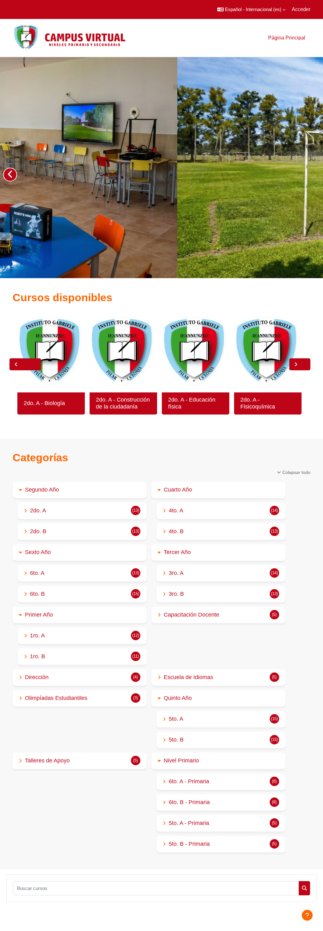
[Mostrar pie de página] (307, 915)
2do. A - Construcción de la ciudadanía (123, 403)
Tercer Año (177, 552)
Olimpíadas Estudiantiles (56, 698)
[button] (251, 9)
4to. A (176, 510)
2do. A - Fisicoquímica (257, 403)
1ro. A (37, 635)
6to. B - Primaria (189, 802)
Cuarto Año (178, 489)
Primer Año (39, 615)
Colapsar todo (296, 472)
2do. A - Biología (44, 403)
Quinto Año (178, 698)
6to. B (37, 594)
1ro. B (37, 656)
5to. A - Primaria (189, 823)
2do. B (38, 531)
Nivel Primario (181, 760)
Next (299, 364)
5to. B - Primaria (189, 844)
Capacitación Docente (191, 615)
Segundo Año (42, 489)
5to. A (176, 719)
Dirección (37, 677)
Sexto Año (38, 552)
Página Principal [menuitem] (286, 37)
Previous (25, 364)
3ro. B (176, 594)
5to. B (176, 740)
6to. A (37, 573)
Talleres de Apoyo (47, 760)
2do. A (38, 510)
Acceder (301, 9)
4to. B (176, 531)
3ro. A (176, 573)
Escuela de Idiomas (188, 677)
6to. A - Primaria (189, 781)
